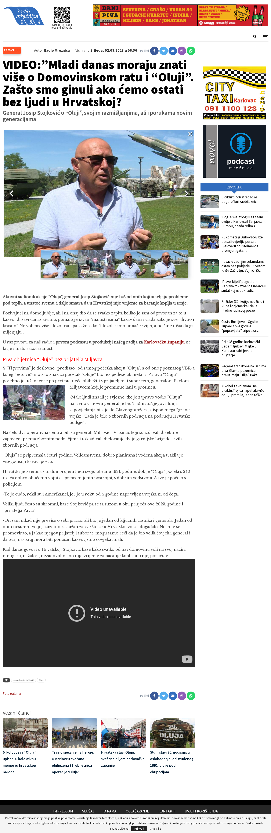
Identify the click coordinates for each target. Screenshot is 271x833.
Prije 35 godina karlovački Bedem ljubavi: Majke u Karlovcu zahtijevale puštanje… (240, 348)
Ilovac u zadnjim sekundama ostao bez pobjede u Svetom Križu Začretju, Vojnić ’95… (243, 266)
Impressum (63, 811)
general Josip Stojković (23, 680)
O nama (110, 811)
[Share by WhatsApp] (191, 51)
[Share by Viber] (182, 51)
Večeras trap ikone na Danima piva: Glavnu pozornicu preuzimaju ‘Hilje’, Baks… (243, 370)
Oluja (41, 680)
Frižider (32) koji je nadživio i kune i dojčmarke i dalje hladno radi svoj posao (242, 306)
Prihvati (139, 828)
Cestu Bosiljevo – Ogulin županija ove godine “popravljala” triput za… (240, 326)
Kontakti (167, 811)
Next (188, 193)
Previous (10, 193)
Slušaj (88, 811)
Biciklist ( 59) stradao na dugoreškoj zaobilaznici (239, 199)
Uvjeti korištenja (201, 811)
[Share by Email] (173, 51)
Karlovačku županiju (164, 342)
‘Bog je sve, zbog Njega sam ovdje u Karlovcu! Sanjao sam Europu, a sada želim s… (243, 221)
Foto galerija (12, 694)
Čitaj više (155, 828)
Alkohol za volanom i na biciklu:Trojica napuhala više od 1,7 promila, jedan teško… (243, 390)
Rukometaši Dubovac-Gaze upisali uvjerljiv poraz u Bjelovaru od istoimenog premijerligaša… (242, 244)
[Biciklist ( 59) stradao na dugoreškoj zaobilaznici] (209, 202)
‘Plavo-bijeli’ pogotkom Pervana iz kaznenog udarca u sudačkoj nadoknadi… (243, 286)
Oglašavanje (137, 811)
